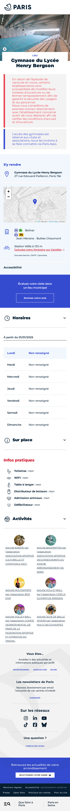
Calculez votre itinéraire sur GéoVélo (38, 249)
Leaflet (38, 222)
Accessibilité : (46, 787)
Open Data (19, 792)
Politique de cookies (40, 792)
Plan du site (60, 792)
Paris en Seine (53, 804)
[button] (35, 202)
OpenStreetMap (53, 222)
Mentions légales (12, 787)
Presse (6, 792)
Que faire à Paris (25, 804)
